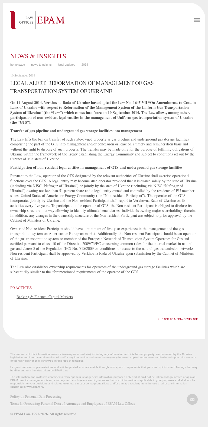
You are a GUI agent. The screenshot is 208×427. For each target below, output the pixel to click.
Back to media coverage (180, 319)
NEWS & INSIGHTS (41, 64)
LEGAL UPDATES (66, 64)
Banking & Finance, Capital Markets (45, 296)
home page (17, 64)
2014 (85, 64)
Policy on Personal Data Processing (36, 396)
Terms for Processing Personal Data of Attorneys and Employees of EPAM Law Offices (72, 403)
